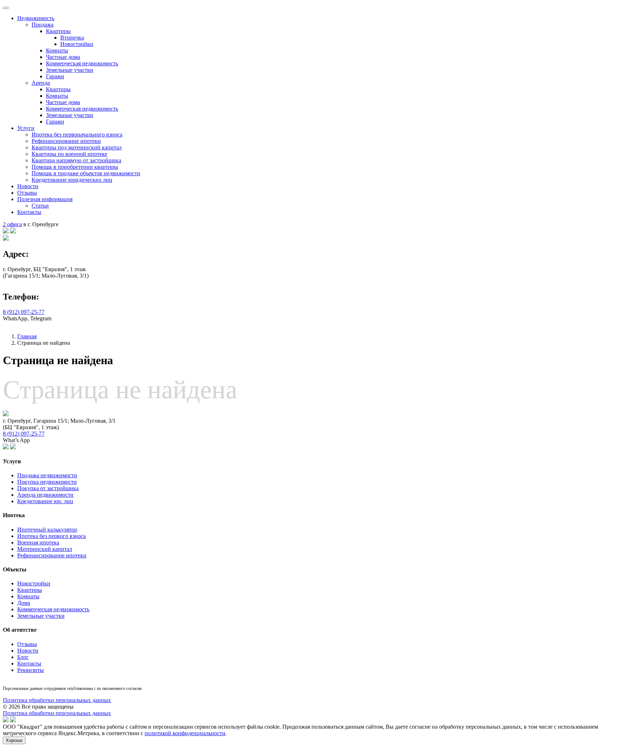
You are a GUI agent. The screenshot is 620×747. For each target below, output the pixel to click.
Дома (23, 603)
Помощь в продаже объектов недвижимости (86, 173)
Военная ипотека (38, 542)
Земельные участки (69, 70)
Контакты (29, 212)
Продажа (42, 25)
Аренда (41, 83)
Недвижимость (35, 18)
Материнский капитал (44, 549)
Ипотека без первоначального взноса (77, 134)
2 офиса (12, 224)
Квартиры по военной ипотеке (69, 154)
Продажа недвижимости (47, 475)
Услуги (25, 128)
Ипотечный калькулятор (47, 529)
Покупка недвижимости (47, 482)
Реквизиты (30, 670)
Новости (27, 186)
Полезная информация (44, 199)
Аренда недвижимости (45, 495)
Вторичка (72, 37)
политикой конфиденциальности (185, 733)
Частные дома (63, 57)
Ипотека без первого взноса (51, 536)
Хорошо (14, 740)
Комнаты (57, 50)
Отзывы (27, 193)
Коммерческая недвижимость (82, 63)
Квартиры (58, 31)
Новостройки (76, 44)
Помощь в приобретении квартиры (75, 167)
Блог (23, 657)
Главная (27, 336)
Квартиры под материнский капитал (77, 147)
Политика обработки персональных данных (57, 700)
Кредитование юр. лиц (45, 501)
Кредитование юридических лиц (72, 180)
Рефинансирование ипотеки (66, 141)
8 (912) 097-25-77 (23, 312)
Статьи (40, 206)
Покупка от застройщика (48, 488)
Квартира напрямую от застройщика (76, 160)
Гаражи (55, 76)
